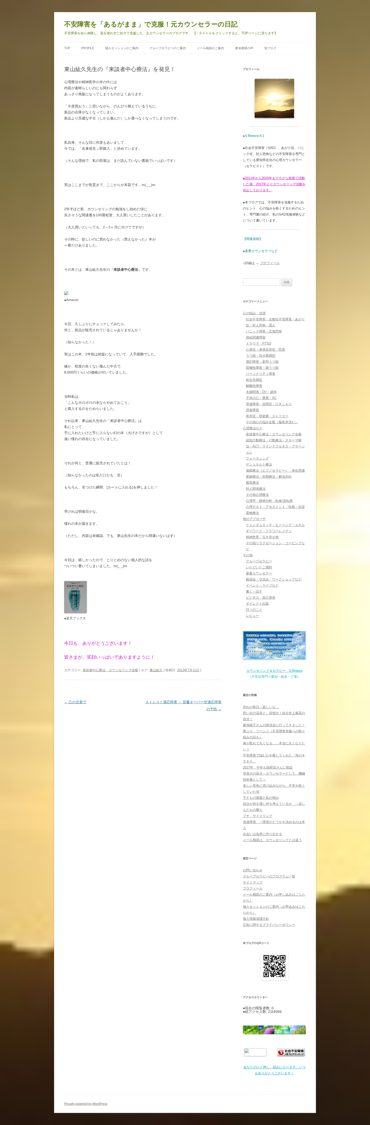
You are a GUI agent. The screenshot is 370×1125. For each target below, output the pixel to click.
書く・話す (254, 591)
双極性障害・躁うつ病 (262, 368)
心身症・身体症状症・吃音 (265, 349)
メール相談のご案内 (210, 48)
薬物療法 (252, 513)
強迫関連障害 (256, 337)
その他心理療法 (257, 495)
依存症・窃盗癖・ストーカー (267, 416)
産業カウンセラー (259, 573)
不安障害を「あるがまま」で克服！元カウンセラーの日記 (151, 24)
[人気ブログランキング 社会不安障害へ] (291, 1055)
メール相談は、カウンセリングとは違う (272, 840)
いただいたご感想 (259, 567)
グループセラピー (259, 561)
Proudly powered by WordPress (85, 1104)
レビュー (252, 616)
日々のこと (254, 610)
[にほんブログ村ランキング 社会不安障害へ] (255, 1055)
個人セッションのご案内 (121, 48)
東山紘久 (156, 670)
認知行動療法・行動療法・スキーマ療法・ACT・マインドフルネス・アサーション (275, 446)
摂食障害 (252, 410)
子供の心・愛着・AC (261, 398)
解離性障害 (254, 386)
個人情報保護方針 (256, 919)
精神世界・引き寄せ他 (262, 537)
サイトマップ (253, 882)
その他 (248, 555)
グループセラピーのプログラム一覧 (269, 876)
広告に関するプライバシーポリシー (269, 925)
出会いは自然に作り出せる (262, 834)
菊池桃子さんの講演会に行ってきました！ (274, 725)
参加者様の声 (244, 48)
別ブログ (270, 48)
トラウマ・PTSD (258, 343)
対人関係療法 (256, 489)
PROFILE (87, 48)
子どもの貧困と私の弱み (261, 798)
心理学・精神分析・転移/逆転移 (269, 501)
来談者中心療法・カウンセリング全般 (110, 670)
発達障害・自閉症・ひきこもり (269, 404)
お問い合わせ (253, 870)
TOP (67, 48)
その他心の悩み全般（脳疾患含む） (272, 422)
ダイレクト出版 (257, 603)
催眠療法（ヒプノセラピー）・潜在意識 (275, 470)
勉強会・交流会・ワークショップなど (274, 579)
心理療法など (253, 428)
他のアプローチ (254, 519)
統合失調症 (254, 380)
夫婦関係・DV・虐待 (261, 392)
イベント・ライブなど (262, 585)
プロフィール (270, 263)
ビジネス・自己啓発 (260, 597)
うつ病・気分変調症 (260, 355)
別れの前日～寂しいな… (261, 707)
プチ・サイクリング (257, 816)
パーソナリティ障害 (260, 374)
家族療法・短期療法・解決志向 (269, 476)
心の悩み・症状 (254, 313)
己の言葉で (75, 702)
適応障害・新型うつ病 (262, 361)
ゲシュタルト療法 (259, 464)
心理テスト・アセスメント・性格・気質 (275, 507)
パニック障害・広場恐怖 (264, 331)
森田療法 (252, 482)
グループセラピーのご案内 (168, 48)
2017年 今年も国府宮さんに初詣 (267, 767)
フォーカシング (257, 458)
